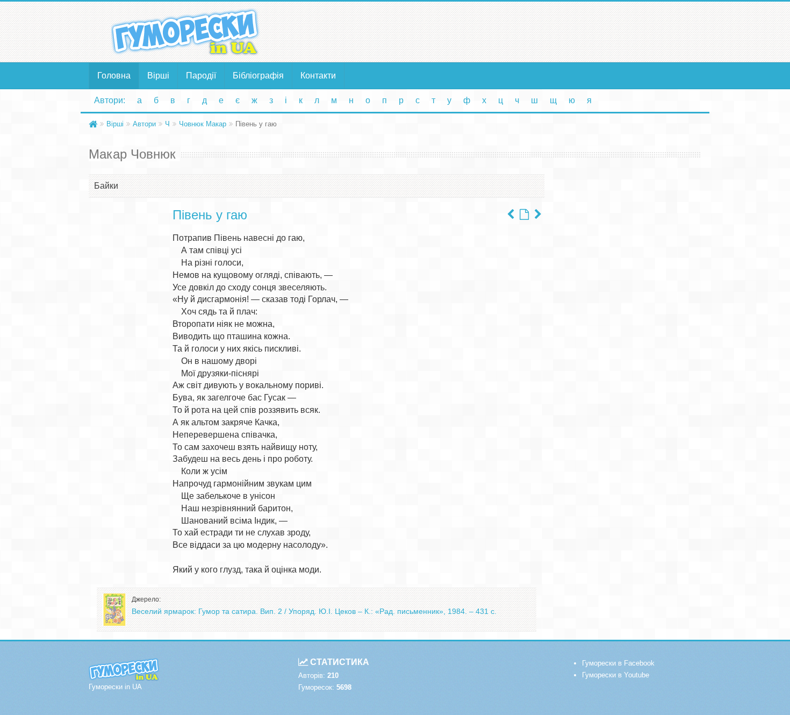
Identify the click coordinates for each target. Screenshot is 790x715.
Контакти (318, 75)
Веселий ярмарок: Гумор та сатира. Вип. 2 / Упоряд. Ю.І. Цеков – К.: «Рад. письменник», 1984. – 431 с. (314, 611)
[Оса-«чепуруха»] (510, 214)
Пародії (201, 75)
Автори (144, 124)
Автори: (109, 100)
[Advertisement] (499, 31)
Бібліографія (258, 75)
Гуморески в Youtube (615, 675)
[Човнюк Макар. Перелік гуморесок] (524, 214)
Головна (114, 75)
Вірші (158, 75)
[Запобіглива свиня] (538, 214)
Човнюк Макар (202, 124)
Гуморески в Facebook (618, 663)
